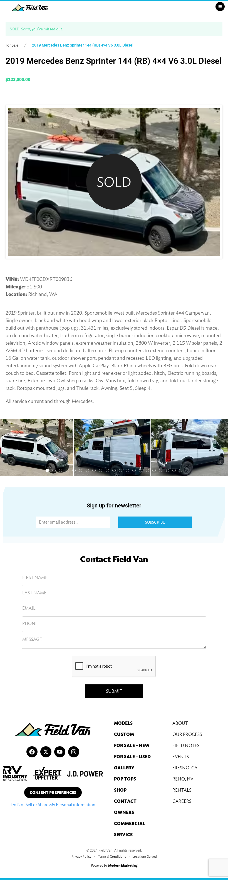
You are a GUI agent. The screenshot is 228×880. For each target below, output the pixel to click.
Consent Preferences (53, 792)
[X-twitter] (45, 751)
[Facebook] (32, 751)
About (180, 723)
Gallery (124, 767)
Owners (124, 812)
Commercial (129, 823)
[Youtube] (59, 751)
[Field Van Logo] (29, 7)
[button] (112, 447)
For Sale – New (132, 745)
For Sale (12, 45)
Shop (120, 790)
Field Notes (185, 745)
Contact (125, 801)
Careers (181, 801)
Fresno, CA (184, 767)
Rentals (181, 790)
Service (123, 834)
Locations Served (144, 856)
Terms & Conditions (112, 856)
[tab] (47, 470)
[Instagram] (73, 751)
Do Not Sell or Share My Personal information (53, 804)
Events (180, 756)
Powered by (114, 865)
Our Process (187, 734)
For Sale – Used (132, 756)
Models (123, 723)
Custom (124, 734)
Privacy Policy (81, 856)
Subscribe (155, 522)
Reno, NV (182, 779)
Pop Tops (125, 779)
